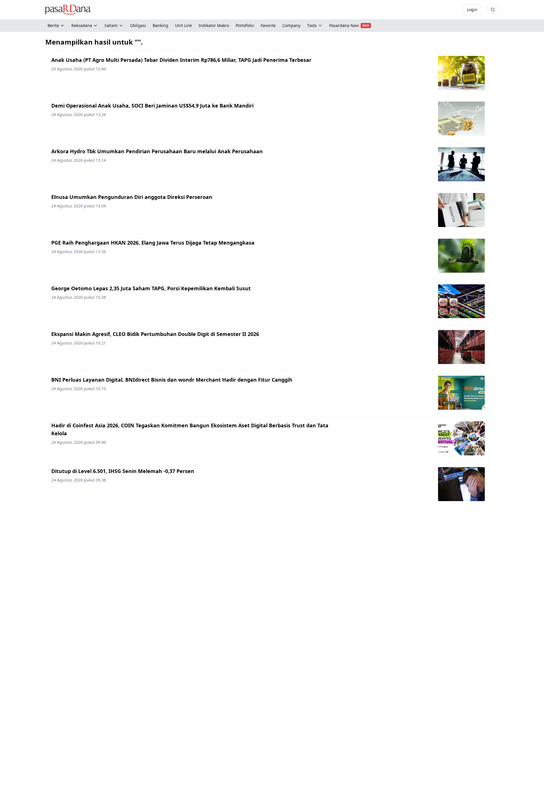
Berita (53, 25)
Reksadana (81, 25)
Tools (312, 25)
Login (472, 9)
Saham (111, 25)
